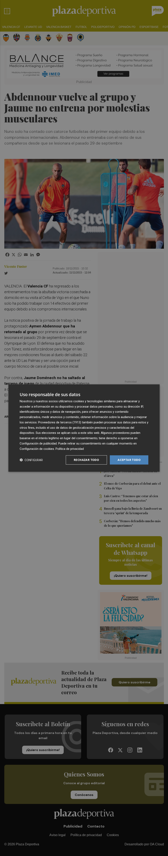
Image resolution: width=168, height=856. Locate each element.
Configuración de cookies (37, 448)
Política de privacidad (70, 448)
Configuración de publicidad (38, 443)
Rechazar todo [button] (86, 460)
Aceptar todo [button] (129, 460)
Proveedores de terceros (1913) (59, 422)
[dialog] (84, 428)
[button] (31, 460)
